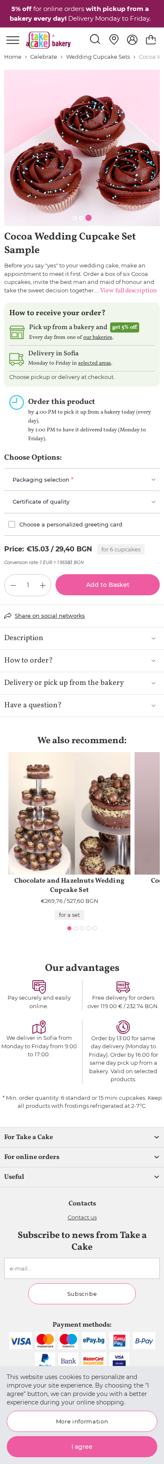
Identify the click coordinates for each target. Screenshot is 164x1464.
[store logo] (48, 40)
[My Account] (132, 40)
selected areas (94, 363)
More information (82, 1421)
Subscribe (82, 1293)
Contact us (82, 1217)
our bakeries (97, 337)
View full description (128, 290)
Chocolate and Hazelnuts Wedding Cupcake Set (69, 885)
